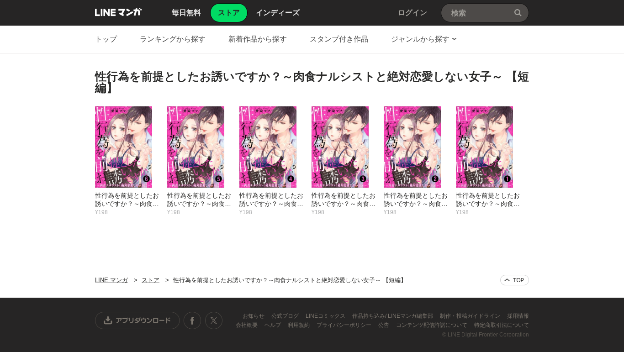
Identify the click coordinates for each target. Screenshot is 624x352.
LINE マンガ (118, 11)
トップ (106, 39)
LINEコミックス (326, 316)
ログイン (412, 12)
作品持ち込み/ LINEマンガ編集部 (393, 316)
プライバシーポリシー (345, 325)
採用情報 (518, 316)
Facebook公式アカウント (192, 320)
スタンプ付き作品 (339, 39)
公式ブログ (285, 316)
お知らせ (254, 316)
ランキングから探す (173, 39)
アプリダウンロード (137, 320)
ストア (150, 280)
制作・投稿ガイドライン (471, 316)
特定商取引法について (501, 325)
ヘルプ (273, 325)
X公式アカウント (213, 320)
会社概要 (247, 325)
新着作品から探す (257, 39)
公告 (384, 325)
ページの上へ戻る (514, 280)
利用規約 (299, 325)
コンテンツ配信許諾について (432, 325)
